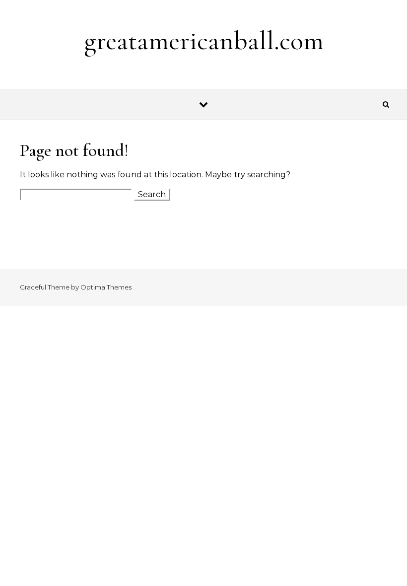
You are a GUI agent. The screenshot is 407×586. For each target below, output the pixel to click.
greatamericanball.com (204, 40)
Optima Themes (106, 287)
